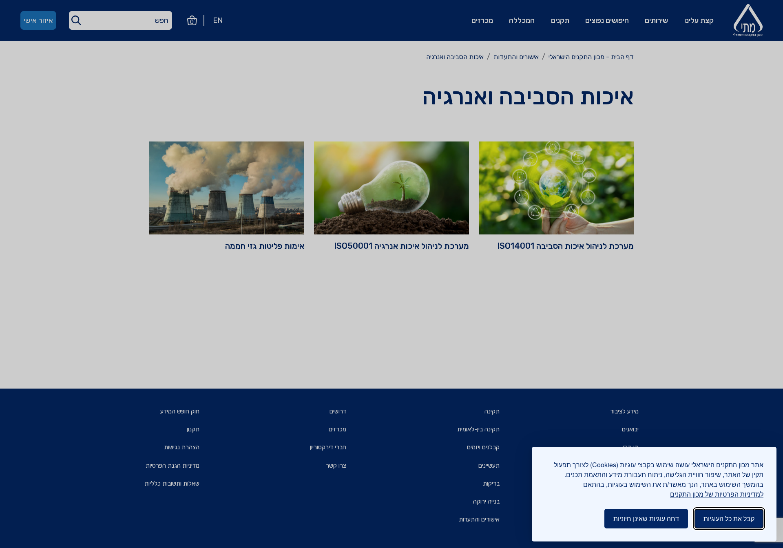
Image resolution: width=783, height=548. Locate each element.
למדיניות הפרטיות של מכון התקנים (716, 494)
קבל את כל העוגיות (728, 518)
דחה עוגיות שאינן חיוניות (646, 518)
